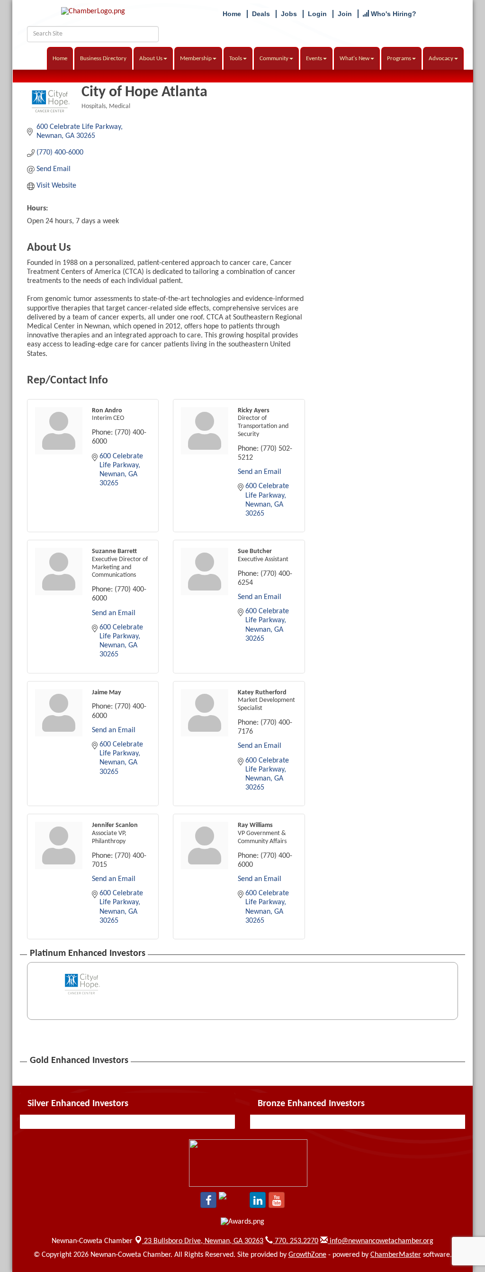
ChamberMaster (395, 1255)
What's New (354, 58)
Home (60, 58)
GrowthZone (307, 1255)
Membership (196, 58)
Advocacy (441, 58)
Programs (399, 58)
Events (314, 58)
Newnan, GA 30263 (203, 1241)
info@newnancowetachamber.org (380, 1241)
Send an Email (259, 472)
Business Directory (103, 58)
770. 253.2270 (295, 1241)
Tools (235, 58)
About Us (150, 58)
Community (274, 58)
